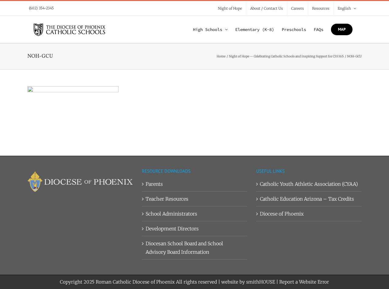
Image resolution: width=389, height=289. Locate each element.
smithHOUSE (260, 282)
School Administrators (171, 214)
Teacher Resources (167, 199)
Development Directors (172, 229)
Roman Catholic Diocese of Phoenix (135, 282)
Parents (154, 184)
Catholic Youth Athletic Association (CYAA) (309, 184)
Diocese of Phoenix (282, 214)
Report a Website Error (304, 282)
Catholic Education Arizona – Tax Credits (307, 199)
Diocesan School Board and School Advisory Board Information (184, 247)
